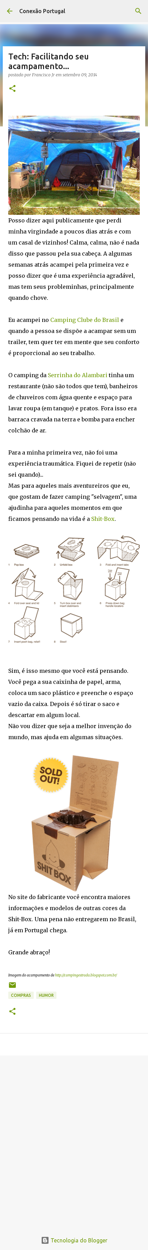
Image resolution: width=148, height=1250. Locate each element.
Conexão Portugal (42, 11)
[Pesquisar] (138, 11)
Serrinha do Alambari (77, 375)
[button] (12, 89)
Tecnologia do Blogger (78, 1240)
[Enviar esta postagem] (12, 987)
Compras (21, 995)
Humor (46, 995)
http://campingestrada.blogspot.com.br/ (86, 975)
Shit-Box (103, 518)
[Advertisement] (74, 1140)
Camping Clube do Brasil (84, 319)
